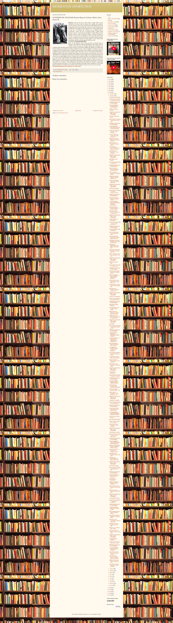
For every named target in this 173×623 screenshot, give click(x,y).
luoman (89, 614)
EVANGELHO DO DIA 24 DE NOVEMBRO (114, 302)
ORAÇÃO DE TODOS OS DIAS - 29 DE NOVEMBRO (114, 156)
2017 (109, 589)
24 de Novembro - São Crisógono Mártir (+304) (114, 308)
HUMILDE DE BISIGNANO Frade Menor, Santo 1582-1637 (114, 246)
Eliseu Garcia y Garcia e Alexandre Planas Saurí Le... (114, 487)
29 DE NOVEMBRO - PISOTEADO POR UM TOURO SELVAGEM (114, 127)
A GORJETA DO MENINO (114, 97)
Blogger (99, 614)
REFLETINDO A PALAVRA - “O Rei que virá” (114, 265)
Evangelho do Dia (112, 21)
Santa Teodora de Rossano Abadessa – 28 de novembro (114, 169)
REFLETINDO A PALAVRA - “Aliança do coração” (114, 375)
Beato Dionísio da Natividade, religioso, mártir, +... (114, 144)
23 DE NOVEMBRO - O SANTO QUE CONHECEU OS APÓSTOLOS (114, 340)
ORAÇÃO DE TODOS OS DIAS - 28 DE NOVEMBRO (114, 185)
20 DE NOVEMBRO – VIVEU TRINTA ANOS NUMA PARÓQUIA (114, 442)
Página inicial (78, 110)
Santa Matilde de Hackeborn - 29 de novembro (113, 152)
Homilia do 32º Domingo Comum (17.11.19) (114, 542)
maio (111, 578)
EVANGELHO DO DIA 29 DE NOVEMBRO (114, 124)
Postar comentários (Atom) (62, 112)
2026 (109, 79)
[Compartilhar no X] (75, 70)
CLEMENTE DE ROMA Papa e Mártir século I (114, 357)
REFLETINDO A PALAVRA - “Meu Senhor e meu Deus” (114, 120)
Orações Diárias (111, 29)
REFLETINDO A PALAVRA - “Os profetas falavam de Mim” (114, 327)
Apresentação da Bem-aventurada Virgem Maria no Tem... (114, 409)
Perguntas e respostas (113, 31)
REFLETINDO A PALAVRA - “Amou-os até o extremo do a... (114, 223)
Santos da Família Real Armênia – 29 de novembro (114, 131)
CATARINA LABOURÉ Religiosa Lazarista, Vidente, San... (114, 177)
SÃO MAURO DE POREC (114, 419)
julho (111, 574)
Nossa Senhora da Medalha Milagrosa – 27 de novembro (114, 208)
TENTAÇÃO (111, 323)
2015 (109, 593)
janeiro (111, 585)
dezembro (112, 93)
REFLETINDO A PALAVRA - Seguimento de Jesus (114, 100)
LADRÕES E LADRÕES (114, 400)
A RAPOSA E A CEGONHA (112, 373)
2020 (109, 90)
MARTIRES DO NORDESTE (112, 479)
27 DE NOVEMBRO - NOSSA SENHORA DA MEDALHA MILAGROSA (114, 203)
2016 (109, 591)
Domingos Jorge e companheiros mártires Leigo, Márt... (114, 520)
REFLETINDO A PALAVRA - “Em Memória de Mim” (114, 469)
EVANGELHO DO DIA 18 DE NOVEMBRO (114, 505)
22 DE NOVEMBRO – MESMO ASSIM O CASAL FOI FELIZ (113, 382)
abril (111, 579)
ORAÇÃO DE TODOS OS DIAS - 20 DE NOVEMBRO (114, 463)
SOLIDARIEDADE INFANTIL (113, 539)
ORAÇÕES (110, 28)
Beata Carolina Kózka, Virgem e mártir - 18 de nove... (114, 531)
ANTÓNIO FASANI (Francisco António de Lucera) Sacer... (114, 212)
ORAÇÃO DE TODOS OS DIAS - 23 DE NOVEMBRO (114, 369)
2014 (109, 595)
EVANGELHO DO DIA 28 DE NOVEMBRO (114, 166)
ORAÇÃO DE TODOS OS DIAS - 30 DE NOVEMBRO (114, 113)
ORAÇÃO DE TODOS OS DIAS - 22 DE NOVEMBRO (114, 397)
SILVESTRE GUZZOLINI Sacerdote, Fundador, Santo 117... (114, 251)
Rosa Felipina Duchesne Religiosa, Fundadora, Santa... (114, 516)
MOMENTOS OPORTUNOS (72, 6)
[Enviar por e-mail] (72, 70)
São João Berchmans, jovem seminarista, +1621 (114, 233)
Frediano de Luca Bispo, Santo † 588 (114, 528)
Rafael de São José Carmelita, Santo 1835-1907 (114, 491)
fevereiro (112, 583)
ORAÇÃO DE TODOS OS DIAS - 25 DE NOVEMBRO (114, 293)
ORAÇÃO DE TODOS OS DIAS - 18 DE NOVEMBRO (114, 536)
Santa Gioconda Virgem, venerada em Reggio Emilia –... (114, 272)
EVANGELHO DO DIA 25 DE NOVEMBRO (114, 268)
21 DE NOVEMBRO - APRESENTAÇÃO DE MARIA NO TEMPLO (114, 413)
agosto (111, 572)
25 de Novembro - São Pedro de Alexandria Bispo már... (114, 281)
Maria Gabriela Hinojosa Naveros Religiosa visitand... (114, 512)
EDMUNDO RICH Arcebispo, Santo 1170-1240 (114, 454)
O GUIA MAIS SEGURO (114, 498)
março (111, 581)
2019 (109, 92)
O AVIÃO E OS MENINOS (114, 296)
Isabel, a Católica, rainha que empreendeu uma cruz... (114, 255)
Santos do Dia (59, 71)
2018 (109, 587)
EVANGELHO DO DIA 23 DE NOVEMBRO (114, 330)
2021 (109, 88)
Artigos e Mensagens (112, 18)
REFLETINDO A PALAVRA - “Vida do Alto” (114, 163)
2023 (109, 84)
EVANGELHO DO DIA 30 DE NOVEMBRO (114, 103)
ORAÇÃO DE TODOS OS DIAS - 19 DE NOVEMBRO (114, 495)
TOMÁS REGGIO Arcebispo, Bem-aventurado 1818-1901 (114, 386)
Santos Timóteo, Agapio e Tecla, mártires (114, 422)
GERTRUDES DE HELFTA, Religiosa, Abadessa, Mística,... (114, 557)
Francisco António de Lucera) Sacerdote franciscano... (113, 135)
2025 (109, 81)
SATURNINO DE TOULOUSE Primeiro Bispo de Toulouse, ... (114, 148)
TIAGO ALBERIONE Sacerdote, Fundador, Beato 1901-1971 (114, 237)
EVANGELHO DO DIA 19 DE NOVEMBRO (114, 472)
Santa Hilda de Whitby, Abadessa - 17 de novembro (114, 565)
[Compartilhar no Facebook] (76, 70)
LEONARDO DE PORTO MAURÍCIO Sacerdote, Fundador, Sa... (114, 241)
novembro (112, 95)
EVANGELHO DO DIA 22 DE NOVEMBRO (114, 378)
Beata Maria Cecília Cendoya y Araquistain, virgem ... (114, 365)
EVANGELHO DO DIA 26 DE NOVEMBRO (114, 227)
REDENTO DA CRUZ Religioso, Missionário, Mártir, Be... (114, 139)
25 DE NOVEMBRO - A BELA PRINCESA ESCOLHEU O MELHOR (114, 277)
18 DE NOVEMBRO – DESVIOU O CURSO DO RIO (114, 508)
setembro (112, 570)
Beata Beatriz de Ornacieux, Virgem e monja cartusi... (114, 289)
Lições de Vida (111, 25)
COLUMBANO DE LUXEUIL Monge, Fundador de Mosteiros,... (113, 349)
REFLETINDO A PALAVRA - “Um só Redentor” (114, 403)
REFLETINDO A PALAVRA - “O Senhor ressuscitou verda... (114, 191)
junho (111, 576)
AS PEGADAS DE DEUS (114, 432)
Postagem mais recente (58, 110)
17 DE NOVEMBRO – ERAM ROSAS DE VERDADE (113, 549)
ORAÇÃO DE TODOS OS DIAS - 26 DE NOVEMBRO (114, 259)
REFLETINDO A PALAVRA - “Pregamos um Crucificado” (114, 501)
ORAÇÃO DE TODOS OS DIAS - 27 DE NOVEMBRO (114, 216)
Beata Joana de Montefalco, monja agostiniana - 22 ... (113, 393)
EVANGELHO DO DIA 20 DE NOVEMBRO (114, 439)
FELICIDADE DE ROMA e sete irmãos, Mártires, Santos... (114, 353)
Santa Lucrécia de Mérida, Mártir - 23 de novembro (114, 361)
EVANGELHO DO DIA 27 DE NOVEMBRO (114, 195)
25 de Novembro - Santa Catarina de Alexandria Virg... (114, 285)
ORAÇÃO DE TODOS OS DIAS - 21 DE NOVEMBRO (114, 429)
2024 (109, 83)
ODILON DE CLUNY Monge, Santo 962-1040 (114, 524)
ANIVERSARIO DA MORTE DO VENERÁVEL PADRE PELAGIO (114, 334)
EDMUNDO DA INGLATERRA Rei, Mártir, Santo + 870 (113, 458)
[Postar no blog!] (73, 70)
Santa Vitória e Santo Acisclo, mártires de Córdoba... (114, 553)
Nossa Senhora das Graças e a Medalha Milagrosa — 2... (114, 198)
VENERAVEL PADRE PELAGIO (113, 305)
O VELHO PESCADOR (114, 188)
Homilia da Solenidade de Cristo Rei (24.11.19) (114, 299)
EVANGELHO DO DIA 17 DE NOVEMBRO (114, 545)
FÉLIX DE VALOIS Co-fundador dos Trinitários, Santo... (114, 450)
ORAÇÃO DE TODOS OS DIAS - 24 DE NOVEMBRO (114, 321)
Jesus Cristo (110, 23)
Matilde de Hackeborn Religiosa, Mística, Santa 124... (114, 483)
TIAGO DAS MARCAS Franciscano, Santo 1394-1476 (114, 181)
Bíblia (109, 20)
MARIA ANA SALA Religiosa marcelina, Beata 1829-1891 (114, 312)
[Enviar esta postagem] (70, 69)
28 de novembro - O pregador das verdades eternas (114, 173)
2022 (109, 86)
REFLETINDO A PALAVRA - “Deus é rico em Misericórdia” (114, 435)
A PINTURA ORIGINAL (114, 465)
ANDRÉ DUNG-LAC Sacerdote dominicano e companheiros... (114, 317)
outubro (111, 568)
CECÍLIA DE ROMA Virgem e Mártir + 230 (114, 390)
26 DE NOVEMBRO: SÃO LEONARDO (114, 230)
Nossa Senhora (111, 26)
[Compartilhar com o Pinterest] (77, 70)
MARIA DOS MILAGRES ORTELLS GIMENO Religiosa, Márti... (114, 446)
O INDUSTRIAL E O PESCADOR (113, 220)
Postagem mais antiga (98, 110)
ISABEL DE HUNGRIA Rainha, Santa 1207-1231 (114, 561)
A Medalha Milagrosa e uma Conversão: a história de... (114, 476)
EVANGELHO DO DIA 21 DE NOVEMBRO (114, 406)
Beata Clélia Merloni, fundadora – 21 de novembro (113, 425)
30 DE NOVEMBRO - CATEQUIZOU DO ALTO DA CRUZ (113, 106)
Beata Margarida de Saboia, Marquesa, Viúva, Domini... (113, 344)
